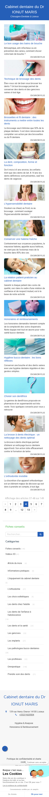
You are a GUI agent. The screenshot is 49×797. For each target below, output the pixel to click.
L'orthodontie (14, 589)
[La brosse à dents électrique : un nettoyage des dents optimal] (24, 423)
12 (22, 509)
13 (28, 509)
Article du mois (15, 563)
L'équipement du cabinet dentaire (23, 578)
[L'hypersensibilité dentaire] (24, 193)
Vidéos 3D (10, 554)
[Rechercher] (41, 534)
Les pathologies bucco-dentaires (23, 648)
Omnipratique (14, 666)
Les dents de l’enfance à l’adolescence (19, 613)
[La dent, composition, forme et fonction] (24, 151)
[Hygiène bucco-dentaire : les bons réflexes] (24, 346)
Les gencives (14, 633)
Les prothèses (15, 659)
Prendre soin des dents (19, 674)
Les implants (14, 640)
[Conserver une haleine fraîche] (24, 228)
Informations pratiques (18, 570)
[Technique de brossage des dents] (24, 68)
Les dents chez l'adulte (19, 604)
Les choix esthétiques (18, 596)
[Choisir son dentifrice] (24, 385)
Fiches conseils (13, 548)
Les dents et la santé (18, 625)
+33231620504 (26, 714)
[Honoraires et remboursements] (24, 308)
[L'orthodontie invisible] (24, 465)
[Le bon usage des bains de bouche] (24, 32)
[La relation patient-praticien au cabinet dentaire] (24, 266)
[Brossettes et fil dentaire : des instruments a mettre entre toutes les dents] (24, 106)
